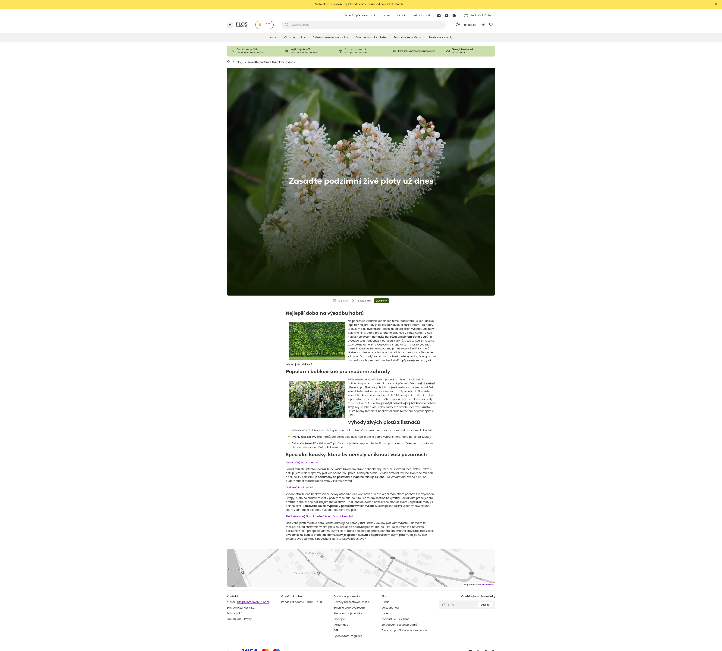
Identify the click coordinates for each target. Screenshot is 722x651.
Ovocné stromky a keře (371, 37)
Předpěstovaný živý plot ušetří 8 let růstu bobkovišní (319, 516)
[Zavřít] (716, 4)
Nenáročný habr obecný (302, 462)
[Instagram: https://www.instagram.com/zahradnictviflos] (439, 16)
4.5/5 (267, 24)
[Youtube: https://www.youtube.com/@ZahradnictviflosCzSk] (446, 16)
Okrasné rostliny (294, 37)
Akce (273, 37)
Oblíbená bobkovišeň (299, 487)
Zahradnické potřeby (407, 37)
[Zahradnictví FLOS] (237, 24)
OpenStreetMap (486, 585)
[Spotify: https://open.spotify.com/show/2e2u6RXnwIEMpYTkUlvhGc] (454, 16)
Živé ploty (381, 301)
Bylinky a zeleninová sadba (330, 37)
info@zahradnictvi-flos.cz (253, 602)
